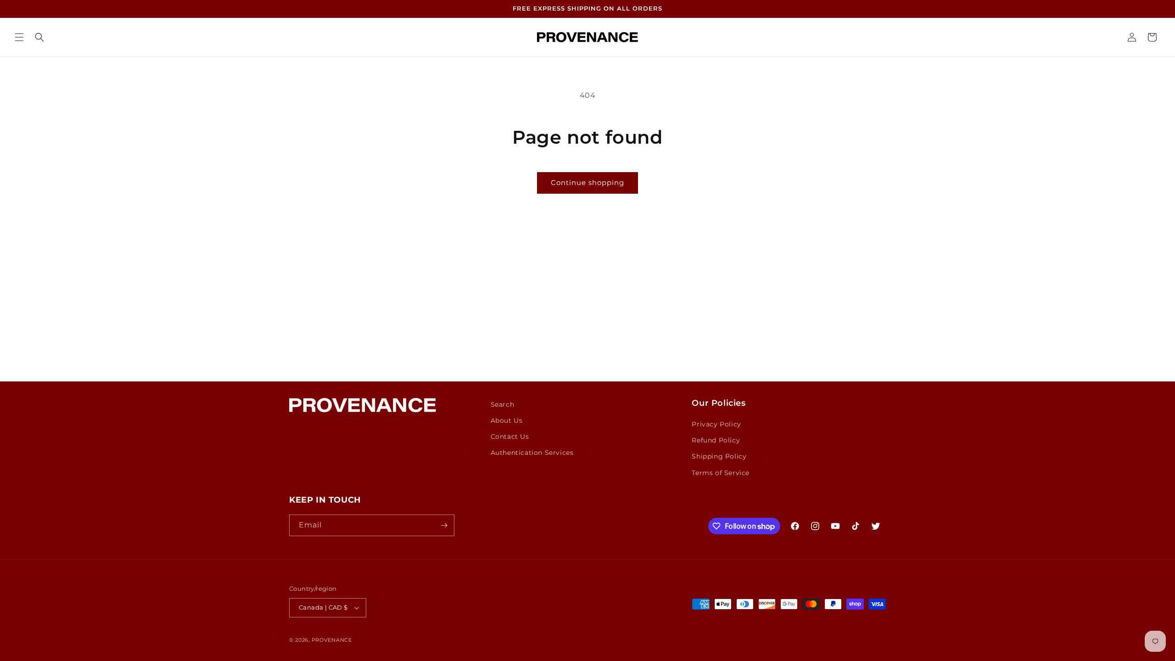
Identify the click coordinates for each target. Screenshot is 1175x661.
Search (503, 404)
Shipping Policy (719, 456)
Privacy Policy (716, 424)
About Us (507, 420)
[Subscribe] (444, 525)
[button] (19, 37)
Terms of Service (721, 473)
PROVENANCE (332, 640)
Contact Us (510, 436)
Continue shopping (587, 182)
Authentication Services (532, 452)
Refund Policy (716, 440)
